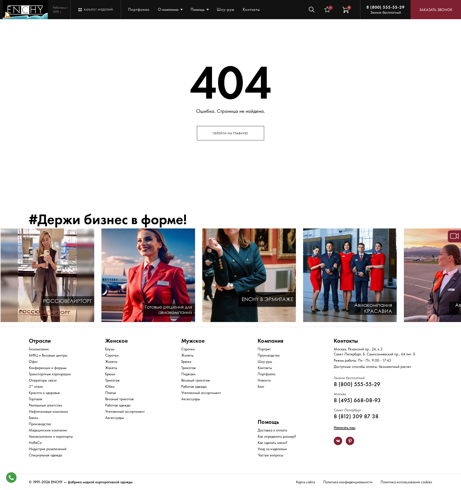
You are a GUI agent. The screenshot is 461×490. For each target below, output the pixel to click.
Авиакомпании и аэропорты (51, 436)
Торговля (35, 398)
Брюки (110, 373)
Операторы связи (43, 380)
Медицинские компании (48, 430)
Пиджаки (188, 373)
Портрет (264, 349)
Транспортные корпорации (50, 373)
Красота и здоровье (44, 392)
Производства (40, 423)
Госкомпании (39, 349)
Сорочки (112, 355)
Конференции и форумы (48, 367)
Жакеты (111, 367)
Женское (116, 340)
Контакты (251, 9)
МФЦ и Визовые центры (48, 355)
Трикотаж (112, 380)
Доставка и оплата (272, 430)
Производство (269, 355)
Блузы (109, 349)
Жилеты (111, 361)
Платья (110, 392)
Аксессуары (114, 417)
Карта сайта (305, 481)
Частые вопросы (270, 455)
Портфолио (139, 9)
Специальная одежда (45, 455)
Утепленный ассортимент (125, 411)
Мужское (193, 340)
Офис (33, 361)
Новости (264, 380)
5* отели (36, 386)
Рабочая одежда (117, 405)
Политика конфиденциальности (347, 481)
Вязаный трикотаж (119, 398)
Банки (33, 417)
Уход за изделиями (272, 448)
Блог (261, 386)
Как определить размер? (277, 436)
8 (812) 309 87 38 (356, 416)
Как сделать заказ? (272, 442)
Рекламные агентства (45, 405)
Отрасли (40, 340)
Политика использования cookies (406, 481)
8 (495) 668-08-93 (357, 400)
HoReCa (35, 442)
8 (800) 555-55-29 (385, 7)
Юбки (110, 386)
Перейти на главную (230, 133)
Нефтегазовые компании (48, 411)
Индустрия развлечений (48, 448)
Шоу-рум (225, 9)
